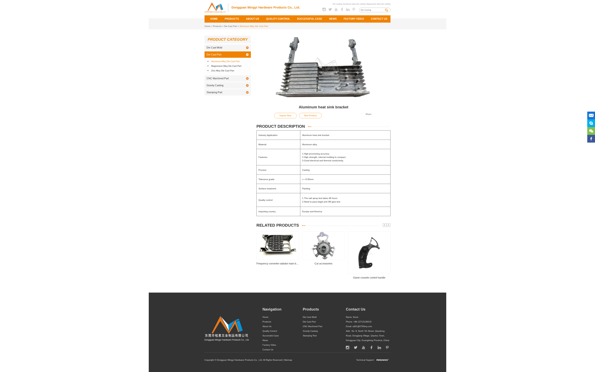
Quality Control (278, 18)
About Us (252, 18)
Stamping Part (214, 92)
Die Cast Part (230, 26)
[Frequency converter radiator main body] (277, 259)
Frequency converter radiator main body (277, 263)
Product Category (228, 39)
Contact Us (379, 18)
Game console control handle (369, 277)
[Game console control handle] (369, 273)
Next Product (310, 115)
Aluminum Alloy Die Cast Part (254, 26)
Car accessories (323, 263)
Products (232, 18)
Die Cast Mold (214, 47)
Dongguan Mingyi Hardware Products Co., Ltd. (265, 7)
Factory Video (354, 18)
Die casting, (338, 4)
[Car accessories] (323, 259)
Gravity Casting (215, 85)
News (333, 18)
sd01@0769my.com (362, 326)
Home (214, 18)
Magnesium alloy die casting (378, 4)
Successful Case (309, 18)
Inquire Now (285, 115)
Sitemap (288, 360)
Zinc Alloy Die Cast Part (222, 70)
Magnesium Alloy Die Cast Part (226, 66)
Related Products (277, 225)
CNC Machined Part (218, 78)
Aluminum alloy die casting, (354, 4)
